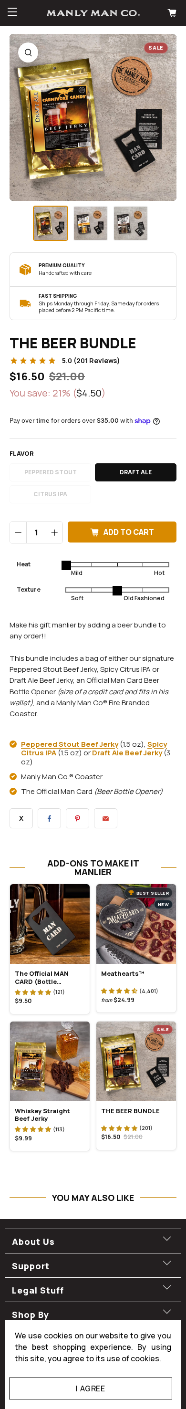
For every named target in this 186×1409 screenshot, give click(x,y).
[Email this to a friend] (105, 818)
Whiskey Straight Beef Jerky (42, 1114)
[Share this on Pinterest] (77, 818)
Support (31, 1266)
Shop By (30, 1314)
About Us (33, 1241)
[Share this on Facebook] (49, 818)
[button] (33, 992)
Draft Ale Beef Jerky (127, 753)
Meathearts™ (123, 973)
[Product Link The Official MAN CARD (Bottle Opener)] (50, 924)
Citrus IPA (50, 494)
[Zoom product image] (28, 52)
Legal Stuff (38, 1290)
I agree (90, 1388)
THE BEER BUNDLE (130, 1110)
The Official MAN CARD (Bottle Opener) (42, 977)
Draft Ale (136, 472)
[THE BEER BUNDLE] (93, 117)
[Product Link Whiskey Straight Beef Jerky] (50, 1061)
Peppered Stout (50, 472)
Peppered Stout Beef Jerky (69, 744)
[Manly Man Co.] (93, 13)
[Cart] (173, 13)
